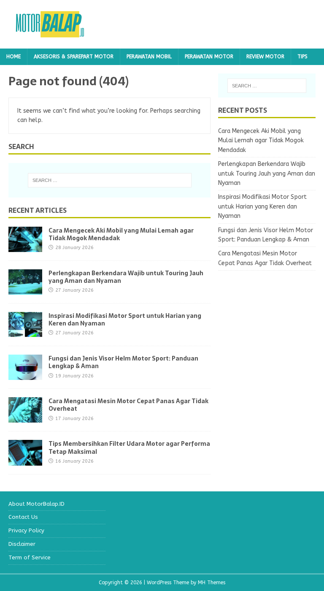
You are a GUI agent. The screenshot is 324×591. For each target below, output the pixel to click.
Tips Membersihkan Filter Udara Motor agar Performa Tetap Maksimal (129, 447)
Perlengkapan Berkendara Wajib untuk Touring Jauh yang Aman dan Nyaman (126, 276)
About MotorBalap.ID (36, 504)
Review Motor (265, 57)
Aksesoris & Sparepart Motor (73, 57)
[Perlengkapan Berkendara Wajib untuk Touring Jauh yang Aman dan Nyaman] (25, 289)
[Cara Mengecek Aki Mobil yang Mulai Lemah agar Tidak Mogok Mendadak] (25, 247)
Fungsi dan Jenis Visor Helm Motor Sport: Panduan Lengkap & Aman (123, 362)
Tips (302, 57)
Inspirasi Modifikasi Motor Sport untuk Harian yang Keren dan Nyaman (125, 319)
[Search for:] (109, 180)
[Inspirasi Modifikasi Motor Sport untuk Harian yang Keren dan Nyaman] (25, 332)
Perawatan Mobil (149, 57)
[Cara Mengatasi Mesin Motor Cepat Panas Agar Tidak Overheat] (25, 417)
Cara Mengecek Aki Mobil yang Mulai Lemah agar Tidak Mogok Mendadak (121, 234)
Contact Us (23, 517)
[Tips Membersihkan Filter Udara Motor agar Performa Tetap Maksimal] (25, 460)
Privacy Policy (26, 530)
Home (13, 57)
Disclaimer (21, 544)
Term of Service (29, 557)
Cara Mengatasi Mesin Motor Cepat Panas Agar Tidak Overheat (128, 404)
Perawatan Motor (209, 57)
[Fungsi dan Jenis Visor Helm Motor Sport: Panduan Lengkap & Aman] (25, 375)
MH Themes (211, 583)
